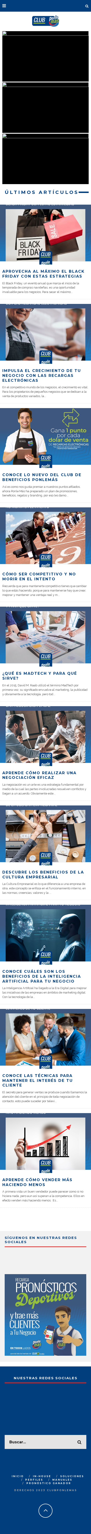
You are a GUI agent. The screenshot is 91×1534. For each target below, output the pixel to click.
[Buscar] (87, 6)
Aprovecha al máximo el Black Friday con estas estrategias (43, 274)
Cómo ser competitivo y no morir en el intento (39, 576)
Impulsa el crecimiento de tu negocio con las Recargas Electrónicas (41, 375)
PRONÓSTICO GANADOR (48, 1483)
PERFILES (34, 1479)
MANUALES (62, 1479)
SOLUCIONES (72, 1476)
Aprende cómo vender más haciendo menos (37, 1182)
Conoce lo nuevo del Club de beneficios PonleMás (41, 477)
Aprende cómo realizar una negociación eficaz (39, 775)
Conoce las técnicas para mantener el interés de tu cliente (37, 1080)
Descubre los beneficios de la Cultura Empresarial (43, 874)
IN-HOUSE (42, 1476)
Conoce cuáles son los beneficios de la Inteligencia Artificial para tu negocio (41, 976)
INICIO (18, 1476)
